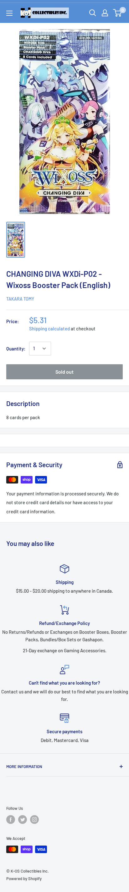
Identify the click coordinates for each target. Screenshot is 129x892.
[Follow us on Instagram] (34, 819)
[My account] (105, 12)
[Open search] (92, 12)
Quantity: (15, 348)
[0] (117, 13)
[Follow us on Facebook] (10, 819)
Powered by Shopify (24, 878)
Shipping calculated (49, 328)
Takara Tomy (20, 299)
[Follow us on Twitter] (22, 819)
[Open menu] (9, 13)
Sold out (64, 372)
